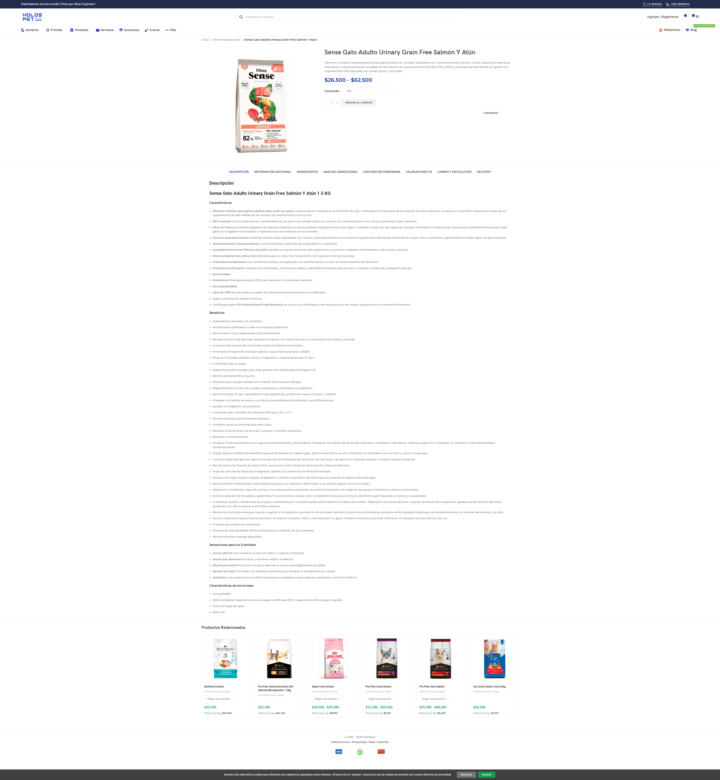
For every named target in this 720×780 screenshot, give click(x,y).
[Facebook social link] (501, 112)
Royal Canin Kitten (323, 686)
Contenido (332, 91)
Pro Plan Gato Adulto (431, 686)
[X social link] (506, 112)
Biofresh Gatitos (214, 686)
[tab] (239, 172)
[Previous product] (507, 40)
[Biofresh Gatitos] (225, 658)
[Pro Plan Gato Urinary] (387, 658)
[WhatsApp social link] (694, 4)
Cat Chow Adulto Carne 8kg (489, 686)
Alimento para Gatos (226, 39)
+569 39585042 (680, 3)
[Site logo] (32, 16)
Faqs (372, 742)
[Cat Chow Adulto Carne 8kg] (494, 658)
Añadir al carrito (358, 102)
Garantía (383, 742)
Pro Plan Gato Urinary (378, 686)
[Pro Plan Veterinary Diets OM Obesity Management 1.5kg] (279, 658)
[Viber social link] (698, 4)
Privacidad (359, 742)
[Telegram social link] (517, 112)
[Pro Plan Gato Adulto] (441, 658)
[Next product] (516, 40)
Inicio (205, 39)
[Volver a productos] (512, 40)
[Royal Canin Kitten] (333, 658)
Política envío (340, 742)
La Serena (654, 3)
